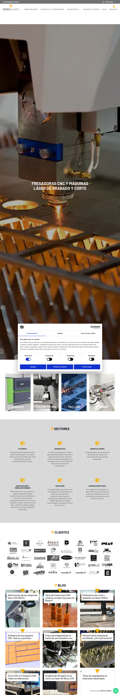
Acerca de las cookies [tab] (88, 333)
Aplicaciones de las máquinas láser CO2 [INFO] (22, 596)
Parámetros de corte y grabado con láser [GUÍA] (95, 596)
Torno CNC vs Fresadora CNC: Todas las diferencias (22, 677)
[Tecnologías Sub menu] (79, 9)
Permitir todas (87, 367)
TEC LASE (74, 406)
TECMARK (102, 406)
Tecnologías (72, 9)
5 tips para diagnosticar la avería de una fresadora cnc (59, 636)
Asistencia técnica (91, 9)
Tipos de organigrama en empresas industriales (95, 677)
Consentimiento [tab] (32, 333)
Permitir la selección (60, 367)
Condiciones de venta (11, 2)
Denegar (33, 367)
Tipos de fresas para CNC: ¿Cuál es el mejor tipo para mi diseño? (59, 598)
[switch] (49, 359)
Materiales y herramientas (52, 9)
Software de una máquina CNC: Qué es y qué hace (20, 636)
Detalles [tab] (60, 333)
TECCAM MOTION (46, 406)
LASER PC (18, 406)
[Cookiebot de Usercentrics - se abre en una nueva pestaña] (92, 327)
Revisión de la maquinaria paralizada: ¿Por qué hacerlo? (97, 636)
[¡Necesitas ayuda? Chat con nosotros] (116, 691)
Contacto (113, 9)
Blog (104, 9)
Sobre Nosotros (31, 9)
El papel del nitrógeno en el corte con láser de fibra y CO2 (59, 677)
